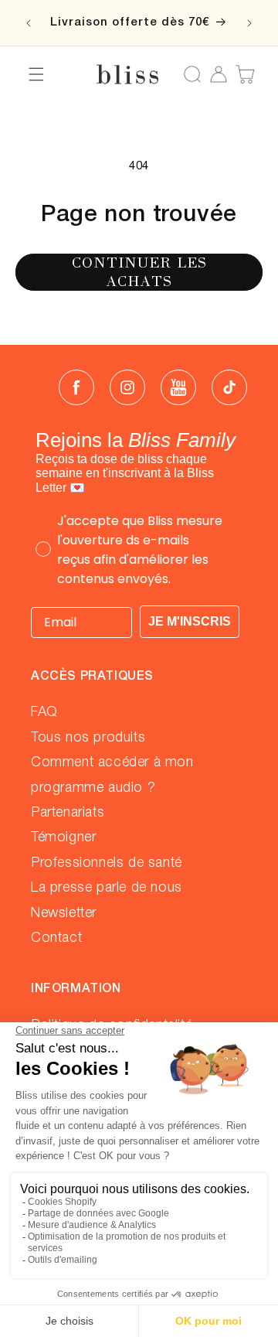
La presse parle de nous (106, 888)
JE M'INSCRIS (189, 621)
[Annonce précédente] (29, 23)
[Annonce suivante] (249, 23)
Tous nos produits (88, 738)
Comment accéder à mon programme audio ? (112, 774)
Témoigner (63, 837)
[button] (36, 74)
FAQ (44, 712)
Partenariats (67, 813)
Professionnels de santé (106, 863)
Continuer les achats (139, 272)
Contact (56, 938)
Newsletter (64, 913)
